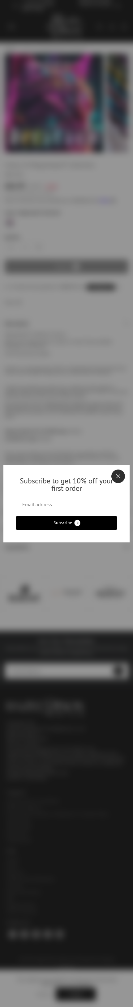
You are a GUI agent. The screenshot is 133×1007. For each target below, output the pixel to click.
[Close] (118, 476)
